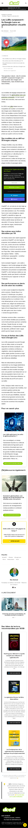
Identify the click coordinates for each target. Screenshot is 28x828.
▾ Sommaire (5, 55)
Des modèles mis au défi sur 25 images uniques (14, 58)
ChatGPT (5, 557)
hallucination (11, 559)
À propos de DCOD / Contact (12, 817)
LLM (18, 559)
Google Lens (18, 557)
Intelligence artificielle (6, 14)
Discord (15, 199)
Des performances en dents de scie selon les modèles (13, 63)
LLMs (11, 106)
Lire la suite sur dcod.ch (12, 515)
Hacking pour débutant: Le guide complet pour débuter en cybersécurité (14, 655)
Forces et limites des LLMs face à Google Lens (14, 66)
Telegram (15, 195)
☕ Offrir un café (14, 541)
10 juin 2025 (13, 30)
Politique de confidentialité (12, 819)
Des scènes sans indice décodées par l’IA (13, 60)
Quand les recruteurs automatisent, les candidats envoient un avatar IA (13, 614)
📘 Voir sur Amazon (14, 673)
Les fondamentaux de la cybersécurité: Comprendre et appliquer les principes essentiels (14, 751)
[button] (13, 617)
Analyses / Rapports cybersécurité (10, 16)
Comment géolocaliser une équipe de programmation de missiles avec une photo (13, 497)
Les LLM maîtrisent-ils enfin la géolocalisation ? (13, 435)
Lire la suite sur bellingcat (13, 463)
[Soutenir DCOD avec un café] (25, 825)
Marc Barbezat (4, 30)
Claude (11, 557)
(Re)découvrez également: (10, 70)
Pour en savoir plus (8, 68)
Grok (4, 559)
